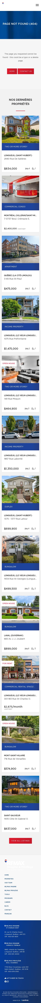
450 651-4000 (13, 954)
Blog (7, 906)
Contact (8, 910)
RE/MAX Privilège (11, 890)
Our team (8, 882)
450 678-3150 (13, 971)
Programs (9, 898)
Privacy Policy (23, 995)
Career (7, 902)
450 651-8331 (13, 936)
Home (12, 71)
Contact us (26, 71)
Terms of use (33, 995)
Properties (9, 879)
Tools (7, 894)
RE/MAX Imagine (10, 886)
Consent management (20, 997)
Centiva (24, 1000)
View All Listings (20, 841)
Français (8, 913)
